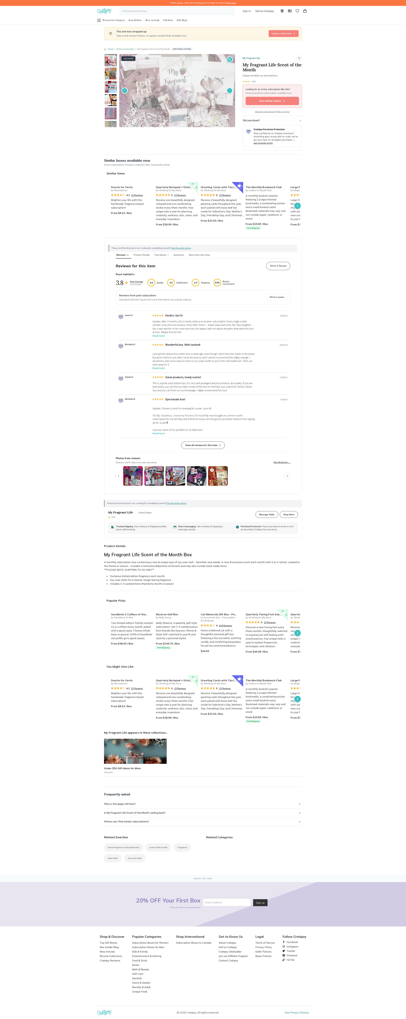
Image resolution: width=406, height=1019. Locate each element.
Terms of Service (265, 942)
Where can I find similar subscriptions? (126, 821)
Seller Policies (263, 951)
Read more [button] (159, 335)
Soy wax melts (135, 858)
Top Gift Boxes (108, 942)
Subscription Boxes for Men (148, 947)
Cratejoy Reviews (110, 960)
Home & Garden (141, 982)
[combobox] (177, 11)
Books (135, 964)
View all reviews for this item (201, 445)
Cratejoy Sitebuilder (230, 951)
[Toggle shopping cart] (305, 11)
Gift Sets (168, 20)
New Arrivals (152, 20)
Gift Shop (182, 20)
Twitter (290, 951)
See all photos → (282, 462)
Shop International (190, 936)
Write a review (277, 297)
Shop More (288, 514)
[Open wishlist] (297, 11)
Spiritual (137, 978)
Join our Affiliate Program (233, 956)
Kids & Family (140, 951)
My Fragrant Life (251, 58)
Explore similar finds (282, 33)
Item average (136, 281)
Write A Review (278, 265)
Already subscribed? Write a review (272, 111)
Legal (259, 936)
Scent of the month (158, 847)
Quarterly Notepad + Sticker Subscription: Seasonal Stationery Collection (177, 187)
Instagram (291, 946)
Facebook (291, 942)
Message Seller (267, 514)
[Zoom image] (229, 59)
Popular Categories (146, 936)
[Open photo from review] (133, 476)
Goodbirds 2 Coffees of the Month (132, 614)
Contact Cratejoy (228, 960)
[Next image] (229, 90)
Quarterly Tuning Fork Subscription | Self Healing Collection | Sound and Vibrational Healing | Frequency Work (267, 614)
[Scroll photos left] (118, 476)
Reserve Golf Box (167, 614)
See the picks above (176, 503)
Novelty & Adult (141, 987)
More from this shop (199, 254)
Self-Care (137, 973)
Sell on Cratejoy (264, 11)
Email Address (213, 902)
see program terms (263, 143)
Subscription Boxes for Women (150, 942)
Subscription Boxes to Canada (193, 942)
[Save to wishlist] (299, 58)
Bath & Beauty (140, 969)
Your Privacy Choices (297, 1012)
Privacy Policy (263, 947)
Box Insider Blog (109, 947)
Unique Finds (139, 991)
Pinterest (291, 955)
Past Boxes (161, 254)
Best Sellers (135, 20)
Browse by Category (114, 20)
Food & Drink (139, 960)
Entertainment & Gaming (146, 956)
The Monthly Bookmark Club (264, 187)
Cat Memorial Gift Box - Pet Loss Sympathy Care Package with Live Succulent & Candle (222, 614)
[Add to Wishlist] (149, 186)
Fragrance (182, 847)
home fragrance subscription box (123, 847)
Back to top (203, 878)
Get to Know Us (231, 936)
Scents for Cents (122, 187)
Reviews (122, 254)
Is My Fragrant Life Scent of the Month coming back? (135, 812)
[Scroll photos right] (287, 476)
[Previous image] (124, 90)
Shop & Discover (112, 936)
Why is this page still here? (120, 803)
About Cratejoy (227, 942)
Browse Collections (111, 956)
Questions (179, 254)
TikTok (289, 959)
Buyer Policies (263, 956)
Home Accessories (125, 49)
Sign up (260, 902)
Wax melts (113, 858)
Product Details (142, 254)
